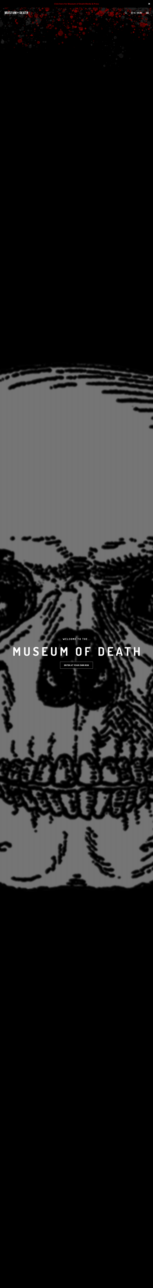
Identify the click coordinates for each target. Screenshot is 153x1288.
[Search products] (125, 13)
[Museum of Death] (16, 13)
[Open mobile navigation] (147, 13)
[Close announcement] (149, 4)
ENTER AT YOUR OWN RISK (76, 665)
